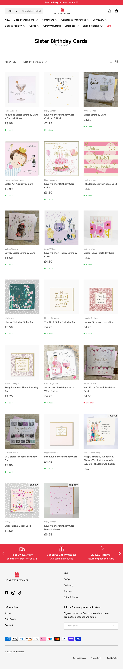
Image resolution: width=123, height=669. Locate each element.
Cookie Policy (112, 658)
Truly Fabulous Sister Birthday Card (21, 389)
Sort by (27, 61)
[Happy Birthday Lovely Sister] (101, 297)
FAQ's (67, 579)
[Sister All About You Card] (22, 158)
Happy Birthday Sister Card (20, 322)
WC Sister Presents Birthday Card (21, 458)
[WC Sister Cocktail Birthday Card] (101, 362)
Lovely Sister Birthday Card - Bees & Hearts (60, 527)
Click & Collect (72, 597)
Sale (108, 25)
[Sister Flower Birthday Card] (101, 227)
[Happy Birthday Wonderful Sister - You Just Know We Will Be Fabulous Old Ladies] (101, 431)
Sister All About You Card (19, 184)
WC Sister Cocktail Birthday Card (99, 389)
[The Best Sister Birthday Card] (61, 297)
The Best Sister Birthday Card (60, 322)
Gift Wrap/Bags (52, 25)
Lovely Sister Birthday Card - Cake (60, 185)
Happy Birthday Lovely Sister (100, 322)
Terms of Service (79, 658)
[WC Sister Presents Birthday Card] (22, 431)
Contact (9, 625)
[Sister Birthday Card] (101, 89)
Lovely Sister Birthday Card (20, 253)
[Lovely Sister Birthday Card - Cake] (61, 158)
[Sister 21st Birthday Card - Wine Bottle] (61, 362)
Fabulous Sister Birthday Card (100, 184)
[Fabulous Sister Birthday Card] (101, 158)
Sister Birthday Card (95, 114)
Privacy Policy (96, 658)
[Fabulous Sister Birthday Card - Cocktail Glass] (22, 89)
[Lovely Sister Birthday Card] (22, 227)
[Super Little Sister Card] (22, 500)
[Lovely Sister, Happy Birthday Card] (61, 227)
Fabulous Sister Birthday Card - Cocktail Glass (21, 116)
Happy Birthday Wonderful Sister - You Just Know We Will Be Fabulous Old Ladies (100, 460)
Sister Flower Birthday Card (99, 253)
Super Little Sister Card (18, 526)
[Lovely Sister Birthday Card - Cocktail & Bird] (61, 89)
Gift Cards (10, 619)
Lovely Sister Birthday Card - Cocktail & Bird (60, 116)
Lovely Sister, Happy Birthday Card (60, 254)
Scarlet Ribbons (17, 652)
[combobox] (24, 11)
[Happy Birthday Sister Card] (22, 297)
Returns (68, 591)
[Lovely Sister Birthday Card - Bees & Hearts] (61, 500)
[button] (116, 11)
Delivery (68, 585)
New (7, 19)
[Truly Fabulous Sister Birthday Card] (22, 362)
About (8, 613)
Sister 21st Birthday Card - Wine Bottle (59, 389)
